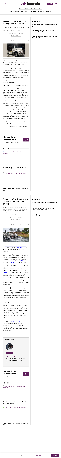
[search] (6, 4)
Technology (41, 11)
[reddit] (18, 40)
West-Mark (19, 247)
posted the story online (15, 321)
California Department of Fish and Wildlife (15, 246)
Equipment (48, 11)
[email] (20, 40)
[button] (4, 4)
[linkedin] (13, 40)
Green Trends (33, 11)
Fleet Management (14, 11)
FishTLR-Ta (13, 262)
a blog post (5, 272)
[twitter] (16, 40)
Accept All (55, 455)
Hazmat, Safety (24, 11)
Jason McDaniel (16, 214)
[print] (28, 40)
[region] (30, 455)
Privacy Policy (38, 455)
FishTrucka (22, 260)
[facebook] (11, 40)
